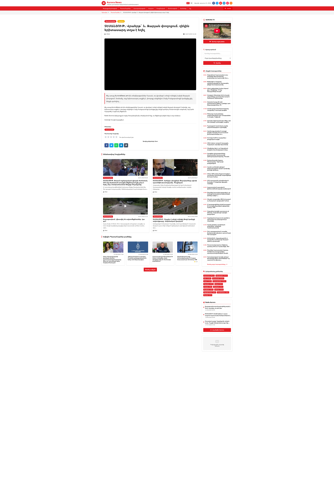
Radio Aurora (109, 116)
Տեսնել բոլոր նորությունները (216, 264)
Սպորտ (151, 8)
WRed (108, 34)
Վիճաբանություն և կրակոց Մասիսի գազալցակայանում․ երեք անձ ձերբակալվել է (137, 258)
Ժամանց (183, 8)
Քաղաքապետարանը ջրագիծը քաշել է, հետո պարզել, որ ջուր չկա (217, 307)
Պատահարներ (125, 8)
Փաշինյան (208, 289)
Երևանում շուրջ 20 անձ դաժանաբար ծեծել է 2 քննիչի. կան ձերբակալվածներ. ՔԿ (218, 103)
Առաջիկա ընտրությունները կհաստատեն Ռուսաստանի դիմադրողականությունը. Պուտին (218, 155)
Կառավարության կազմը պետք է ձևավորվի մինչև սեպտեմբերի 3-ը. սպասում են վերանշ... (218, 258)
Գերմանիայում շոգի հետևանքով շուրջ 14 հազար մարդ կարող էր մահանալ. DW (187, 258)
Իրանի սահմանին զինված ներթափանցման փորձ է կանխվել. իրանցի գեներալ (218, 168)
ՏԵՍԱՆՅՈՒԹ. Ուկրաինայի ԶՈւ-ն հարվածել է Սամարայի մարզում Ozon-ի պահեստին (217, 239)
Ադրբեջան (218, 286)
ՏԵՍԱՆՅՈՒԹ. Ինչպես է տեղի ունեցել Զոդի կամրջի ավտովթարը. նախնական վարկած (174, 220)
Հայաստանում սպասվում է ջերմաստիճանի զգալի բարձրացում (219, 188)
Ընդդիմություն (223, 292)
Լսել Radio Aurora (218, 330)
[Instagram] (231, 3)
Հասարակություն (139, 8)
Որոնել (218, 63)
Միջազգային (221, 275)
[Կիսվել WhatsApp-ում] (116, 145)
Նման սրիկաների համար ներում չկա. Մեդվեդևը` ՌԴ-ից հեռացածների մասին (217, 90)
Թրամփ (208, 295)
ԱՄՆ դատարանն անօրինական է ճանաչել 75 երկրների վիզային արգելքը (218, 182)
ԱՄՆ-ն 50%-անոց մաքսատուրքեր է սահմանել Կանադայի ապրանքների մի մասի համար (219, 175)
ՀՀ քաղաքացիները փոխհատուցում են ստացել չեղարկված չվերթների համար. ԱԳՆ (218, 206)
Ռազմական (160, 8)
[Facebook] (213, 3)
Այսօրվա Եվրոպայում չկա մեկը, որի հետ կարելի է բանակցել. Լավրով (219, 121)
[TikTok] (227, 3)
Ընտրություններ (219, 281)
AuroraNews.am (117, 107)
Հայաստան (209, 275)
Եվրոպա (219, 289)
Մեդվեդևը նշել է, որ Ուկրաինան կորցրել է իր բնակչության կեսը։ (217, 149)
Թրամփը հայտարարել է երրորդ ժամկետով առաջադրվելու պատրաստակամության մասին (217, 251)
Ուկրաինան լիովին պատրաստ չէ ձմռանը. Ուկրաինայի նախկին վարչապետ (218, 212)
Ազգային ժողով (209, 292)
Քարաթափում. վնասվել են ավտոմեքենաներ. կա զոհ (124, 220)
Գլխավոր (104, 12)
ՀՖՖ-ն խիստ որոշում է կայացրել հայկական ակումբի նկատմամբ (217, 143)
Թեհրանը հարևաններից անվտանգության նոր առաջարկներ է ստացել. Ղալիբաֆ (219, 115)
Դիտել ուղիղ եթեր (217, 41)
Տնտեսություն (172, 8)
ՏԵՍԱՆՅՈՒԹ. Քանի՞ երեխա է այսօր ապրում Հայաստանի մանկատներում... (218, 314)
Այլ (190, 8)
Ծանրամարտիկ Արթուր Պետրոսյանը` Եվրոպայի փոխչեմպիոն (215, 161)
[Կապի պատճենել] (126, 145)
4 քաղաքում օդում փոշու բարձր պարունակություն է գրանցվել (217, 126)
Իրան (207, 281)
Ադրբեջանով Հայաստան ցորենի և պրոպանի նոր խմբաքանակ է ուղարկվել (218, 219)
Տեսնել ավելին (150, 270)
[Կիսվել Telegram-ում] (121, 145)
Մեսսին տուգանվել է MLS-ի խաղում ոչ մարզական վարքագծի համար (219, 200)
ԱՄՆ (207, 278)
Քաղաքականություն (110, 8)
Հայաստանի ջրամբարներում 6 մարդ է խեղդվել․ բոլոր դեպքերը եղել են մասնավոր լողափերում (162, 259)
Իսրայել (208, 286)
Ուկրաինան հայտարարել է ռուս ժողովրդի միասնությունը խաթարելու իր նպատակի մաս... (218, 76)
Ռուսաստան (218, 278)
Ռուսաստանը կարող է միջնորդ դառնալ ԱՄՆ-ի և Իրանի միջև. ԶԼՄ (218, 245)
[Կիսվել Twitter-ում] (111, 145)
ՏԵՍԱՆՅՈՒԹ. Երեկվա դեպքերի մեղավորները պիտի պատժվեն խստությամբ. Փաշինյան (175, 182)
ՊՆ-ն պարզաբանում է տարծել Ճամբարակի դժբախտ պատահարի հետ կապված (219, 233)
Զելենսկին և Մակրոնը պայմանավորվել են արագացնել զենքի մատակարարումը (217, 83)
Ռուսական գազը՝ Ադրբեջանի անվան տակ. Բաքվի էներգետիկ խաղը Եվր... (217, 322)
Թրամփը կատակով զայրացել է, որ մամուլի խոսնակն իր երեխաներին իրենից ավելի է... (218, 194)
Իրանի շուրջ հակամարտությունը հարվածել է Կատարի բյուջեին (218, 109)
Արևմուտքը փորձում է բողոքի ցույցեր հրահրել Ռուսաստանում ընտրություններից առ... (217, 132)
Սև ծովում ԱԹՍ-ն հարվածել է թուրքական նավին (216, 138)
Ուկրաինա (208, 284)
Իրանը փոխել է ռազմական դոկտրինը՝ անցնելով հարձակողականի (216, 226)
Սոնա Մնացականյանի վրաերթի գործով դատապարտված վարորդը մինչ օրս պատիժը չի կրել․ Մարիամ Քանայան (112, 259)
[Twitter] (217, 3)
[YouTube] (220, 3)
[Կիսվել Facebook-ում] (106, 145)
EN (191, 3)
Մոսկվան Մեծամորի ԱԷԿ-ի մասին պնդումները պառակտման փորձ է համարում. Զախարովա (218, 96)
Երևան (218, 284)
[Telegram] (224, 3)
